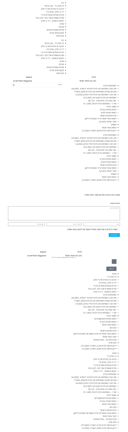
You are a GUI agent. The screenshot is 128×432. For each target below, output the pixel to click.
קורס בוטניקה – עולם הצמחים (104, 339)
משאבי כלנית (111, 106)
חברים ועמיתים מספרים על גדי (52, 15)
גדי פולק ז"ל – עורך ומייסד (54, 6)
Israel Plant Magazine (22, 81)
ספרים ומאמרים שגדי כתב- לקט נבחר (50, 18)
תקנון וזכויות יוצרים (57, 33)
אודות (62, 24)
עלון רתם (113, 327)
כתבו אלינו (60, 36)
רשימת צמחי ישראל (109, 127)
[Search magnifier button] (13, 85)
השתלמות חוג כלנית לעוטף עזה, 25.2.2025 (99, 97)
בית (62, 3)
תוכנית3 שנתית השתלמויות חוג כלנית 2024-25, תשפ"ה (95, 91)
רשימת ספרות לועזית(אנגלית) (105, 318)
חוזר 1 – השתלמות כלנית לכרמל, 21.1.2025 (99, 103)
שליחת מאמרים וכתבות (55, 30)
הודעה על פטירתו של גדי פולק (52, 9)
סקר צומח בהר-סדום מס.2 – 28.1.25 (102, 100)
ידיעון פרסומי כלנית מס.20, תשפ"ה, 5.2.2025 (99, 130)
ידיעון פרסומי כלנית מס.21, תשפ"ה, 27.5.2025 (98, 345)
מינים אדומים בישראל (108, 115)
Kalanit (29, 77)
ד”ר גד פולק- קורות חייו (55, 12)
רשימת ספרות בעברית (108, 109)
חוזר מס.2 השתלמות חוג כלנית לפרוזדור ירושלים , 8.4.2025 (94, 88)
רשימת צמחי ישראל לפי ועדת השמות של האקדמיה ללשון (95, 333)
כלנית (94, 77)
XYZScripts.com (72, 257)
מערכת (61, 27)
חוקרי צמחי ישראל (109, 336)
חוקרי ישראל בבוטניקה (107, 121)
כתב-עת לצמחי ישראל (87, 81)
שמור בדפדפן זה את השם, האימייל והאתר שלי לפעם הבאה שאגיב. (92, 229)
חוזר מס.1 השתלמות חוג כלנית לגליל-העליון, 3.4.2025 (95, 94)
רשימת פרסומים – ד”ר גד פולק (52, 21)
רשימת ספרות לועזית (108, 112)
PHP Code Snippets (56, 257)
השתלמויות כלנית (109, 85)
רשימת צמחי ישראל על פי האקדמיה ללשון (100, 118)
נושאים (113, 124)
